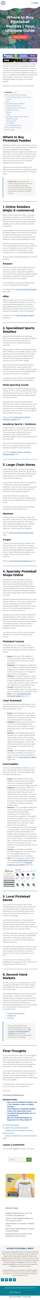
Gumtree (10, 1018)
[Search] (29, 1160)
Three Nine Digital (27, 1292)
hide (14, 92)
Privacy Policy (27, 1296)
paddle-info (9, 1128)
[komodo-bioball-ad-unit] (20, 57)
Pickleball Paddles (12, 1125)
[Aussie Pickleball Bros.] (3, 3)
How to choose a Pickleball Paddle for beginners (19, 1031)
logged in (16, 1149)
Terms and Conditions (15, 1296)
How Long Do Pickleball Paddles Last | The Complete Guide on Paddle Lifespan (22, 1104)
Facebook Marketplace (15, 1013)
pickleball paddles (21, 1128)
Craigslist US (11, 1016)
